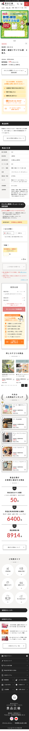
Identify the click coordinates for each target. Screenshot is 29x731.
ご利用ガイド (24, 279)
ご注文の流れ (7, 684)
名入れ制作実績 (8, 665)
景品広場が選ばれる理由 (10, 670)
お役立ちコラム (8, 675)
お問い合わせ (23, 272)
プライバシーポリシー (7, 723)
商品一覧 (8, 7)
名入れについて (8, 660)
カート (21, 4)
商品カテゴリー (8, 656)
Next (27, 24)
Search (18, 4)
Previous (1, 24)
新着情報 (6, 680)
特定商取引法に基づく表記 (21, 723)
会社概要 (7, 689)
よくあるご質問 (22, 680)
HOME (3, 7)
